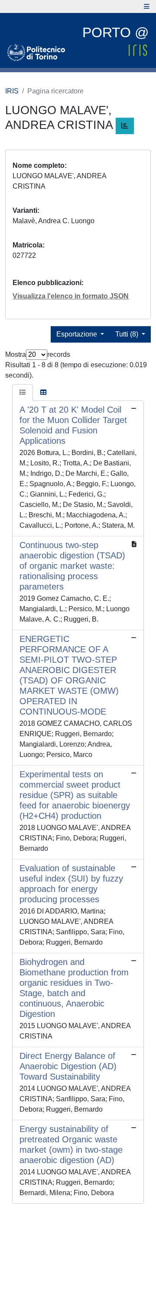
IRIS (12, 91)
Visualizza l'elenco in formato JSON (71, 296)
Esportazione (77, 334)
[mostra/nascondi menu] (147, 6)
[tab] (22, 392)
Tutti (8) (127, 334)
